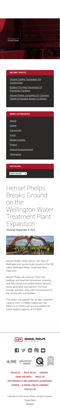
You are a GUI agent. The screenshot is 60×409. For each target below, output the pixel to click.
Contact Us (30, 389)
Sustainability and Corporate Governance (30, 381)
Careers (44, 372)
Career (13, 125)
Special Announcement (21, 149)
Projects (15, 372)
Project (13, 39)
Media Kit (30, 404)
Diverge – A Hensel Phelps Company (30, 385)
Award (13, 120)
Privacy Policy (30, 400)
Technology (15, 154)
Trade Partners (23, 377)
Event (13, 135)
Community (15, 130)
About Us (40, 377)
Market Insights (18, 140)
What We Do (30, 372)
